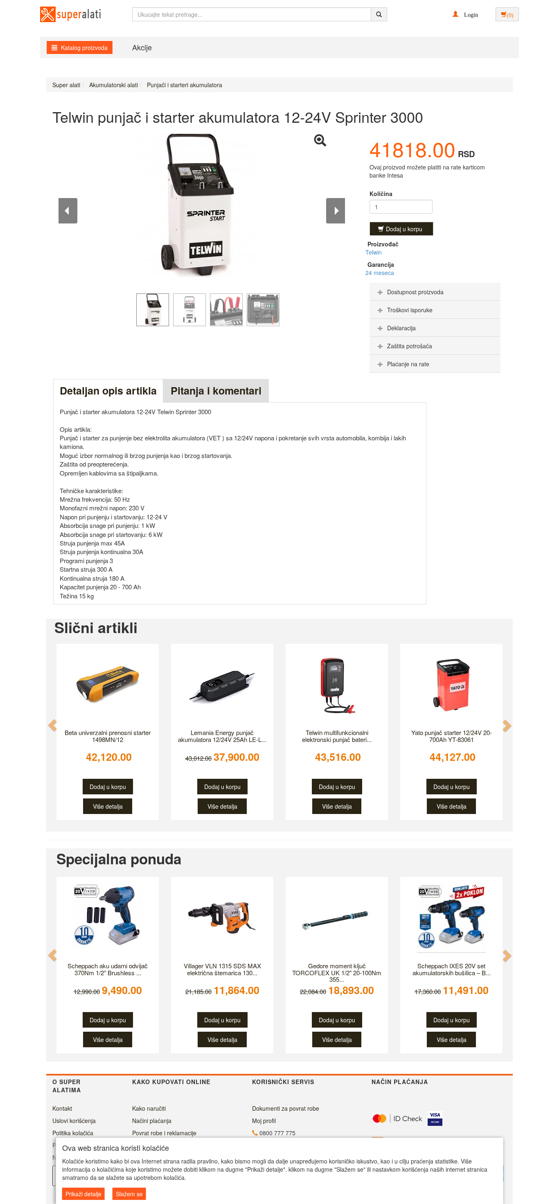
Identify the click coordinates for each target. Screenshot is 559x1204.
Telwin (373, 252)
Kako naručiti (149, 1108)
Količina (381, 193)
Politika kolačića (72, 1133)
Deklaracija (401, 328)
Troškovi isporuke (410, 310)
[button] (465, 13)
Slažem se (129, 1194)
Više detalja (108, 806)
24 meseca (379, 272)
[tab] (435, 292)
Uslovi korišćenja (74, 1120)
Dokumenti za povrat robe (285, 1108)
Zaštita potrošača (409, 346)
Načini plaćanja (151, 1120)
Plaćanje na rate (408, 364)
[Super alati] (63, 14)
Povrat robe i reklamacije (164, 1133)
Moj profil (264, 1120)
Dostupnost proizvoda (415, 292)
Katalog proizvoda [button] (83, 47)
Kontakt (62, 1108)
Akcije (142, 47)
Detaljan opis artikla (108, 390)
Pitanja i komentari (216, 390)
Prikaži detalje (83, 1194)
